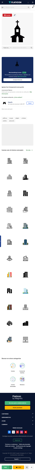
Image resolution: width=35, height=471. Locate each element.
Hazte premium (17, 407)
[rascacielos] (9, 274)
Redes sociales (17, 428)
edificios (5, 118)
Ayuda (4, 421)
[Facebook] (9, 432)
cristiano (23, 118)
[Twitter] (13, 432)
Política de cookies (10, 446)
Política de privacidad (24, 444)
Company (4, 424)
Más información (22, 76)
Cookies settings (18, 448)
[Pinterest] (17, 432)
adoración (11, 120)
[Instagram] (21, 432)
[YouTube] (25, 432)
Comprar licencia (17, 79)
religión (17, 118)
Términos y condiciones (11, 444)
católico (5, 120)
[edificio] (9, 161)
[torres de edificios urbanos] (25, 323)
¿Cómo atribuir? (18, 97)
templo (11, 118)
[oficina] (25, 258)
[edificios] (25, 177)
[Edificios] (25, 161)
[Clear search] (25, 7)
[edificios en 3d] (9, 323)
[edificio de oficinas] (9, 177)
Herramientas (6, 417)
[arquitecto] (9, 258)
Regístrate (17, 440)
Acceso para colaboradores (17, 403)
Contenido (5, 414)
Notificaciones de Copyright (23, 446)
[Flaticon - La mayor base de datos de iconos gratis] (15, 2)
